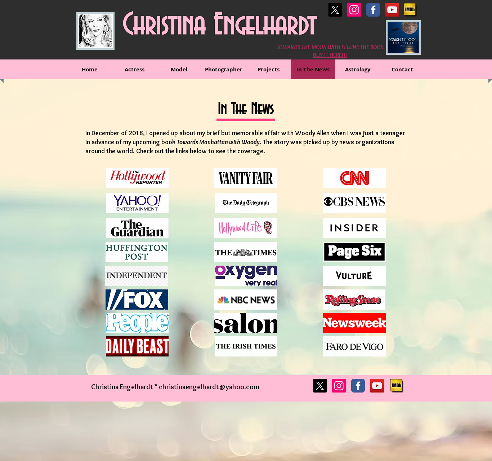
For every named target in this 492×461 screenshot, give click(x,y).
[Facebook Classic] (373, 10)
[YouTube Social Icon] (392, 10)
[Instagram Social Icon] (354, 10)
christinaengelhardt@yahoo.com (209, 386)
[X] (335, 10)
